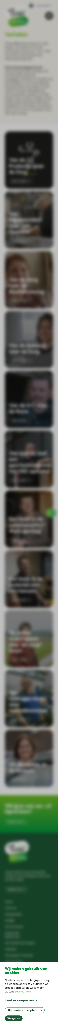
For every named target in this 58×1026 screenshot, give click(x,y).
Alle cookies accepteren (23, 1010)
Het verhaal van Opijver (20, 943)
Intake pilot (12, 933)
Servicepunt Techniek (19, 955)
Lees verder (19, 181)
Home (9, 902)
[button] (40, 5)
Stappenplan (13, 914)
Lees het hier (23, 991)
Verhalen (10, 949)
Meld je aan (14, 822)
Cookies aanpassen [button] (19, 1000)
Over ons (10, 908)
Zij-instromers (14, 927)
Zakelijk (10, 920)
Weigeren (13, 1018)
